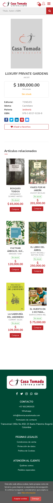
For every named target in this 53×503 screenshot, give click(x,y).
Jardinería (26, 109)
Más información (28, 493)
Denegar (35, 498)
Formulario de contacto (26, 419)
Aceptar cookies (20, 498)
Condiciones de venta (26, 442)
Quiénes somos (26, 465)
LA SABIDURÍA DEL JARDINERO (15, 315)
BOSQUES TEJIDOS (15, 190)
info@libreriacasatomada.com (26, 415)
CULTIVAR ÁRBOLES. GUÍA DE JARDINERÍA (15, 249)
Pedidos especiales (26, 470)
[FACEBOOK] (17, 394)
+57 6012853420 (26, 406)
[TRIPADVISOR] (36, 394)
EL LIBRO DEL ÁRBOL (38, 248)
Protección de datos (26, 446)
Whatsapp (26, 411)
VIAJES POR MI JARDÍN (37, 189)
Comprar (15, 209)
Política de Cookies (26, 450)
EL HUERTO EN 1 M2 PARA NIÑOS (37, 310)
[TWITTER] (22, 394)
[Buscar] (49, 10)
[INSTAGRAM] (26, 394)
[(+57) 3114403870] (31, 394)
